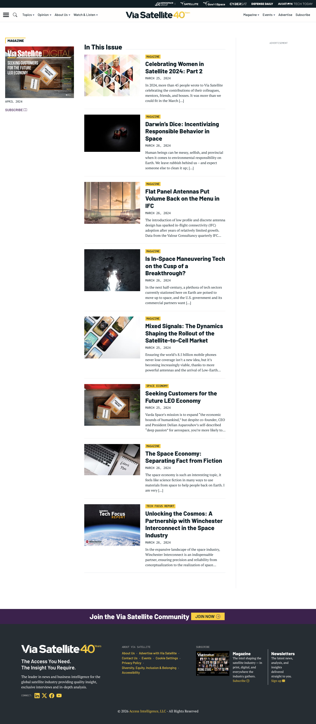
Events (268, 15)
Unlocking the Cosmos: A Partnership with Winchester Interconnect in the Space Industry (184, 524)
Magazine (250, 15)
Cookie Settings (167, 658)
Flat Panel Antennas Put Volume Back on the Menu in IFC (182, 198)
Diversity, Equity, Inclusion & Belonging (149, 668)
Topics (27, 15)
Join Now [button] (205, 616)
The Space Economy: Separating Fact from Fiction (183, 457)
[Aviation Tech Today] (295, 4)
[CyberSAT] (238, 4)
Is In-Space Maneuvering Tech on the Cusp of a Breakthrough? (185, 266)
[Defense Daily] (262, 4)
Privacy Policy (131, 663)
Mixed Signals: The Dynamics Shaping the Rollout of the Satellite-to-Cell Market (184, 333)
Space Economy (157, 385)
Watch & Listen (84, 15)
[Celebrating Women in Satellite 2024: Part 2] (112, 75)
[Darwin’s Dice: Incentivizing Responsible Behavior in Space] (112, 133)
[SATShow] (189, 4)
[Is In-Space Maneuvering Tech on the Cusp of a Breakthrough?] (112, 269)
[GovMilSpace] (214, 4)
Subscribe (303, 15)
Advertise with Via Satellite (158, 653)
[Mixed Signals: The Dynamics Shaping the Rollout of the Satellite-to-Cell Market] (112, 337)
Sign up (276, 681)
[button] (6, 14)
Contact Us (129, 658)
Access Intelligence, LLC (147, 711)
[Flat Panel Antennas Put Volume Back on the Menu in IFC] (112, 202)
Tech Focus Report (160, 506)
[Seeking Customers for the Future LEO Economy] (112, 404)
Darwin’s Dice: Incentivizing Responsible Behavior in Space (182, 131)
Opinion (43, 15)
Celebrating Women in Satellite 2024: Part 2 (174, 67)
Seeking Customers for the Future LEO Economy (181, 396)
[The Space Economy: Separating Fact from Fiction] (112, 459)
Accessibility (131, 673)
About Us (61, 15)
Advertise (285, 15)
